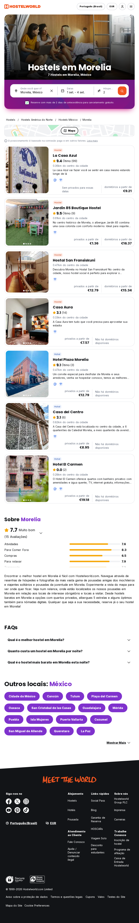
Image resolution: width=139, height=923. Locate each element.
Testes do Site (116, 896)
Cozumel (101, 719)
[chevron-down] (41, 533)
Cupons (90, 896)
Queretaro (61, 731)
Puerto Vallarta (71, 719)
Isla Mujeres (40, 719)
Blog (93, 810)
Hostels (72, 800)
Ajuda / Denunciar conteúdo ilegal (74, 854)
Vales (101, 896)
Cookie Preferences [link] (36, 905)
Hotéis (71, 810)
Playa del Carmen (104, 696)
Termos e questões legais (66, 896)
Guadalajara (92, 708)
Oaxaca (14, 708)
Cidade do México (22, 696)
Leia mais (92, 140)
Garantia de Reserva (98, 819)
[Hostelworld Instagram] (26, 801)
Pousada (73, 819)
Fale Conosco (76, 841)
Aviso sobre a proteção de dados (27, 896)
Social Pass (98, 800)
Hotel (57, 354)
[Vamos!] (122, 90)
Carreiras (119, 819)
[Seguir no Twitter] (17, 801)
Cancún (53, 696)
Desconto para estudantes (97, 849)
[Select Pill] (122, 6)
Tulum (75, 696)
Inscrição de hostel (121, 842)
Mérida (118, 708)
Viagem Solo (99, 838)
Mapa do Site (14, 905)
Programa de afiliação (122, 851)
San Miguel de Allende (25, 731)
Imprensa (119, 810)
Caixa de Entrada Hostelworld (121, 862)
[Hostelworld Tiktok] (26, 810)
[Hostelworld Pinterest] (17, 810)
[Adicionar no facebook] (9, 801)
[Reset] (51, 90)
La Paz (85, 731)
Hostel (58, 150)
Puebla (14, 719)
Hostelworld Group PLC (121, 800)
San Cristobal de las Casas (51, 708)
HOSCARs (97, 828)
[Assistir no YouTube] (9, 810)
